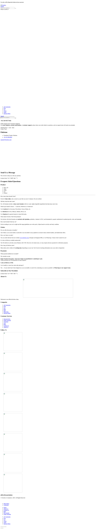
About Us (6, 509)
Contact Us (6, 510)
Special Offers (7, 113)
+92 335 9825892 (8, 137)
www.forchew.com (24, 237)
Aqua (5, 112)
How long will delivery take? (7, 245)
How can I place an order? (7, 235)
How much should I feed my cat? (8, 221)
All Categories (7, 107)
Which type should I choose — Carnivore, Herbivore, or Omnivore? (17, 206)
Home (5, 507)
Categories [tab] (6, 505)
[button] (2, 6)
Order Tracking (7, 514)
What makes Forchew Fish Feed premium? (11, 216)
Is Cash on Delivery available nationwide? (11, 240)
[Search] (15, 8)
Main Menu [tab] (6, 503)
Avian (5, 111)
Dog (5, 108)
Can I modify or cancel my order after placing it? (12, 265)
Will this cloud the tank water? (8, 201)
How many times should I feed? (8, 196)
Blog (5, 511)
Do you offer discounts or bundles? (9, 230)
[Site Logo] (3, 5)
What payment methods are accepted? (9, 253)
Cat (4, 109)
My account (6, 513)
